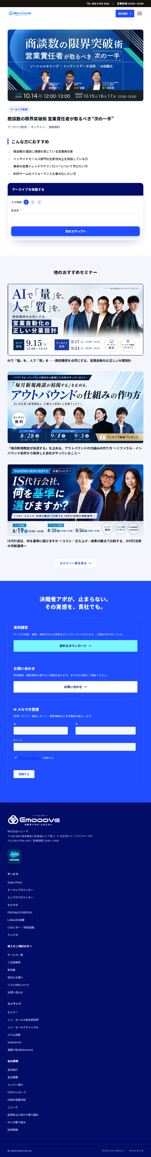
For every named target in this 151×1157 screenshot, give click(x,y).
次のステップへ (75, 231)
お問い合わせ (75, 687)
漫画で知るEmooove (20, 1050)
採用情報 (12, 1130)
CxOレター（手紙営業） (21, 927)
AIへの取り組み (16, 1122)
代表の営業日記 (16, 1100)
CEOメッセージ (16, 1092)
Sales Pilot (14, 882)
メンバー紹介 (15, 1085)
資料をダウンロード (75, 646)
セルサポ (12, 905)
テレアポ (12, 935)
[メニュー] (140, 13)
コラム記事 (13, 1035)
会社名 (16, 210)
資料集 (11, 970)
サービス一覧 (15, 955)
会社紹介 (12, 1070)
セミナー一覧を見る (75, 563)
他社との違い (15, 977)
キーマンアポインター (20, 890)
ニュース (12, 1107)
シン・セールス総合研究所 (23, 1020)
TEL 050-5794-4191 (98, 3)
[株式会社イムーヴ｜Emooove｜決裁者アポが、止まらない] (19, 13)
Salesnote (14, 1042)
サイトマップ (136, 1150)
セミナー (12, 1012)
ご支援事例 (13, 962)
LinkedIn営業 (15, 920)
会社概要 (12, 1077)
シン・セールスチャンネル (23, 1027)
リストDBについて (18, 985)
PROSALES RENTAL (19, 912)
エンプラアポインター (20, 897)
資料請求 (125, 13)
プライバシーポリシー (114, 1150)
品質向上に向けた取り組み (23, 1115)
